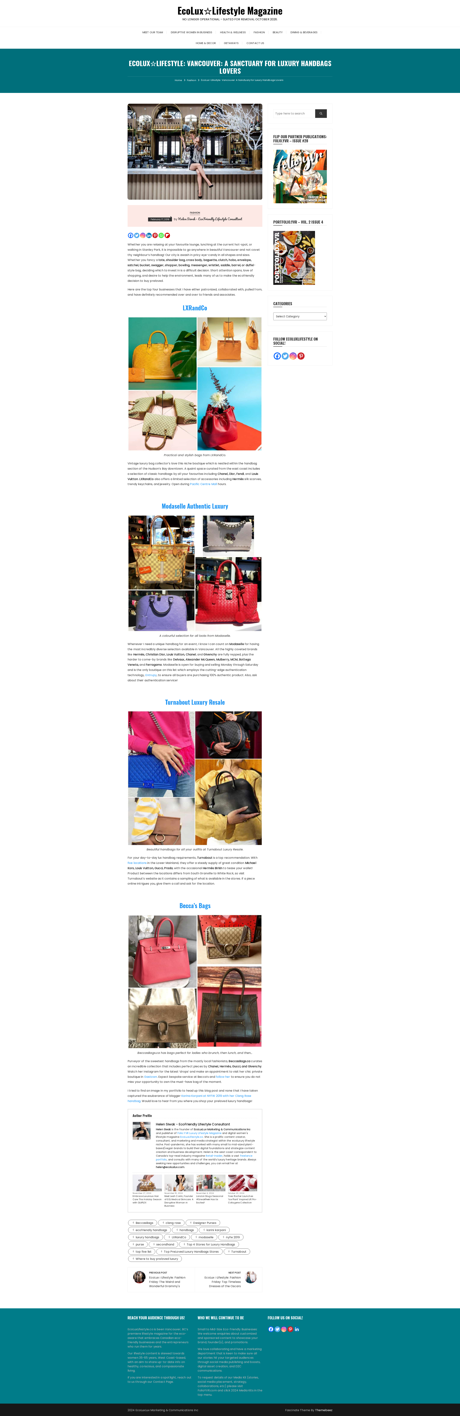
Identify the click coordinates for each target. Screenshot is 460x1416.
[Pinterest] (155, 235)
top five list (143, 1252)
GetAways (231, 43)
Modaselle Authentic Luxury (195, 506)
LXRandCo (195, 307)
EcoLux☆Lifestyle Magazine (230, 10)
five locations (137, 863)
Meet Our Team (152, 32)
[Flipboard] (167, 235)
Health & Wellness (233, 32)
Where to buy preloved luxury (157, 1259)
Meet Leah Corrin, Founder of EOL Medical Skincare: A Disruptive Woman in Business (178, 1201)
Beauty (278, 32)
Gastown (150, 1077)
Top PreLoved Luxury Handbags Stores (191, 1252)
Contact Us (255, 43)
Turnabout (238, 1252)
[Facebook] (130, 235)
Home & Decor (206, 43)
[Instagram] (143, 235)
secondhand (165, 1244)
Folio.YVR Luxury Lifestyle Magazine (200, 1133)
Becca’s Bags (195, 905)
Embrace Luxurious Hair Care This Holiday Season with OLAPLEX (147, 1199)
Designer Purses (204, 1223)
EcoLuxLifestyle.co (191, 1137)
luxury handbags (147, 1237)
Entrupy (151, 675)
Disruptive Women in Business (191, 32)
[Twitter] (136, 235)
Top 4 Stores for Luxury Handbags (211, 1244)
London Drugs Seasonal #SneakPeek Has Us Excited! (209, 1199)
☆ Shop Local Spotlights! (212, 1190)
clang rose (173, 1223)
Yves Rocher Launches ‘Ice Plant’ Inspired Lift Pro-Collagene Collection (242, 1199)
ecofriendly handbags (151, 1230)
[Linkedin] (149, 235)
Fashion (259, 32)
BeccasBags (144, 1223)
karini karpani (216, 1230)
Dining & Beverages (304, 32)
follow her (223, 1077)
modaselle (206, 1237)
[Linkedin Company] (297, 1329)
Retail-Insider (214, 1156)
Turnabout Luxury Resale (195, 702)
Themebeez (323, 1410)
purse (140, 1244)
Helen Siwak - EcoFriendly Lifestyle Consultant (210, 219)
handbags (187, 1230)
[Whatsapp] (161, 235)
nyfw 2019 (233, 1237)
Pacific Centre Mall (203, 484)
